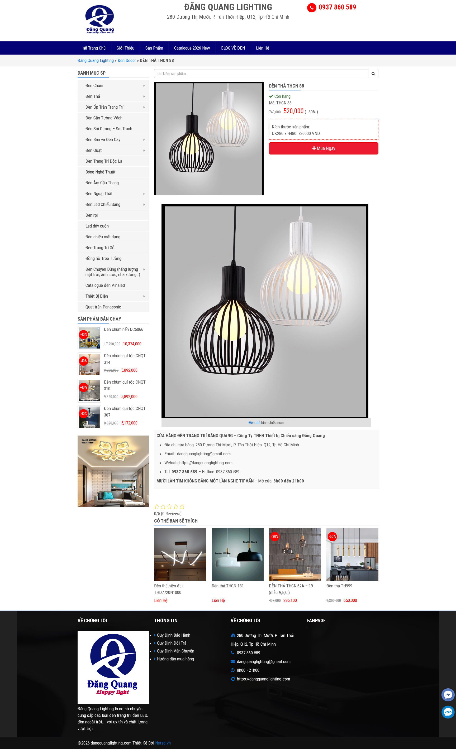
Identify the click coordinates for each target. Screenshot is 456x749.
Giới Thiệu (125, 48)
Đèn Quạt (94, 150)
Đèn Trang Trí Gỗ (100, 247)
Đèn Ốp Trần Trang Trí (104, 107)
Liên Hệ (262, 48)
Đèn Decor (127, 60)
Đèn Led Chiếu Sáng (103, 204)
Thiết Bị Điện (97, 296)
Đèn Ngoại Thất (99, 193)
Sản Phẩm (154, 48)
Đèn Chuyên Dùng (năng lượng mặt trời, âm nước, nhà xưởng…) (113, 272)
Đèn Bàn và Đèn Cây (103, 139)
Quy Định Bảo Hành (173, 635)
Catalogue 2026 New (192, 48)
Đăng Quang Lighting (96, 60)
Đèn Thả (93, 96)
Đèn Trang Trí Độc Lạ (104, 161)
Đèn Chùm (94, 85)
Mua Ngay (325, 148)
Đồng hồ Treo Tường (103, 258)
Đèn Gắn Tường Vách (104, 117)
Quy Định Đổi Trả (171, 643)
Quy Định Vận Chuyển (175, 651)
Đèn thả (254, 422)
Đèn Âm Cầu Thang (102, 182)
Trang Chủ (96, 48)
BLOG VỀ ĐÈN (233, 48)
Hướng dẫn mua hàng (175, 658)
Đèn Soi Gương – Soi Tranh (109, 128)
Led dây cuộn (97, 226)
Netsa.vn (163, 743)
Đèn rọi (92, 215)
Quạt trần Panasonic (103, 307)
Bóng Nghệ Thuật (100, 172)
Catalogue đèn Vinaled (105, 285)
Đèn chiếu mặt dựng (103, 236)
